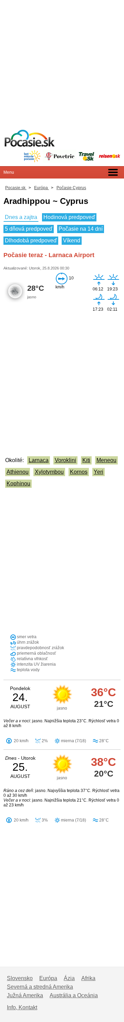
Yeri (98, 472)
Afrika (88, 978)
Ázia (69, 978)
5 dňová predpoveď (28, 229)
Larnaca (39, 460)
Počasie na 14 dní (81, 229)
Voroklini (65, 460)
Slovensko (20, 978)
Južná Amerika (25, 995)
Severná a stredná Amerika (40, 987)
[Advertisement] (62, 62)
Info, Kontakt (22, 1007)
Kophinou (18, 483)
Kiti (86, 460)
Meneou (106, 460)
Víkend (71, 240)
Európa (48, 978)
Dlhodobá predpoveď (31, 240)
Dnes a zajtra (21, 217)
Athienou (18, 472)
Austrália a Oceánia (74, 995)
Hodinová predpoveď (69, 217)
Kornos (78, 472)
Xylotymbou (49, 472)
